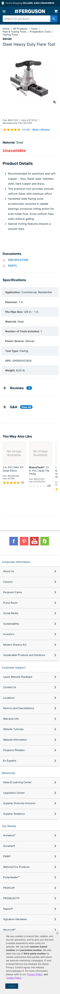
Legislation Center (14, 792)
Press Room (10, 602)
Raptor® (8, 908)
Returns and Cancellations (18, 708)
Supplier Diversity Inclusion (19, 803)
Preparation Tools (41, 31)
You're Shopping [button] (29, 3)
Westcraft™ (9, 929)
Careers (8, 581)
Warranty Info (11, 718)
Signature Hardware (15, 919)
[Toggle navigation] (4, 11)
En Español (9, 760)
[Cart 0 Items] (56, 11)
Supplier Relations (14, 813)
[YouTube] (34, 541)
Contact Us (9, 687)
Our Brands (9, 826)
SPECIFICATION (18, 259)
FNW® (6, 856)
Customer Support (14, 667)
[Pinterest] (24, 541)
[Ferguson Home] (30, 11)
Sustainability (11, 623)
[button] (57, 933)
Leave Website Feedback (17, 676)
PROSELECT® (11, 898)
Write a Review (41, 129)
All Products (20, 28)
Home (6, 28)
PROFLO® (9, 887)
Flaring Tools (10, 34)
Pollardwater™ (11, 877)
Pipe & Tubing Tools (15, 31)
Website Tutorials (13, 729)
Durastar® (9, 845)
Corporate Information (16, 562)
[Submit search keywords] (53, 18)
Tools (34, 28)
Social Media (10, 613)
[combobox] (29, 18)
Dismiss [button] (11, 986)
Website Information (15, 739)
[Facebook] (13, 541)
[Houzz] (44, 541)
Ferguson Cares (12, 592)
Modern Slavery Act (14, 644)
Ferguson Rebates (14, 750)
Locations (8, 697)
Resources (8, 773)
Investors (8, 634)
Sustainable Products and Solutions (24, 655)
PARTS (12, 265)
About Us (8, 571)
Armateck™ (9, 835)
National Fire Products (16, 866)
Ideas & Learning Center (17, 782)
